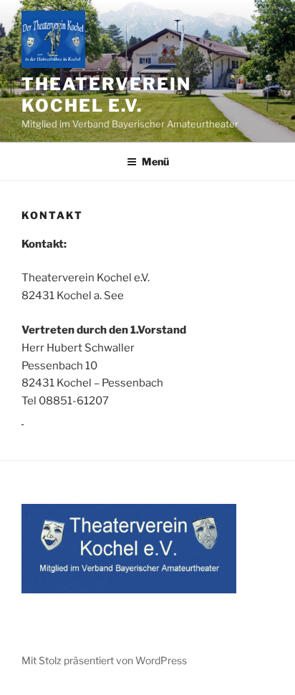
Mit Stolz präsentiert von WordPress (104, 660)
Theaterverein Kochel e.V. (106, 95)
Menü (155, 161)
